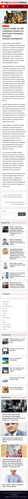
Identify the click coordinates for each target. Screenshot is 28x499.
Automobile (5, 304)
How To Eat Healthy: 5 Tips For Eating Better (16, 388)
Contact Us (7, 497)
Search (4, 211)
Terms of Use (23, 497)
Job (3, 320)
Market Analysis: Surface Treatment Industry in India (17, 340)
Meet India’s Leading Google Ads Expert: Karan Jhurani (17, 265)
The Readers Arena (16, 493)
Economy (4, 308)
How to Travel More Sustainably (16, 359)
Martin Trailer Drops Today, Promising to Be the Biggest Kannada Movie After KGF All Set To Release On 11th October (17, 231)
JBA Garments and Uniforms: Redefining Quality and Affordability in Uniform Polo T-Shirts (17, 285)
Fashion (4, 313)
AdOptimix (14, 494)
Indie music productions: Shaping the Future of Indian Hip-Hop (14, 203)
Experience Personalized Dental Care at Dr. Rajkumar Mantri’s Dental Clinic (17, 275)
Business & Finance (7, 306)
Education (4, 311)
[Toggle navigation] (7, 6)
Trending (4, 329)
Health (4, 315)
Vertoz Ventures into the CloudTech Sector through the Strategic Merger (13, 196)
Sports (4, 322)
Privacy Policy (15, 497)
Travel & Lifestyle (6, 327)
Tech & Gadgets (6, 324)
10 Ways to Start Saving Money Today (17, 378)
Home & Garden (6, 317)
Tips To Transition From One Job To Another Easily (17, 369)
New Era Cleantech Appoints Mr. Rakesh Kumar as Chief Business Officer (17, 242)
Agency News (6, 26)
